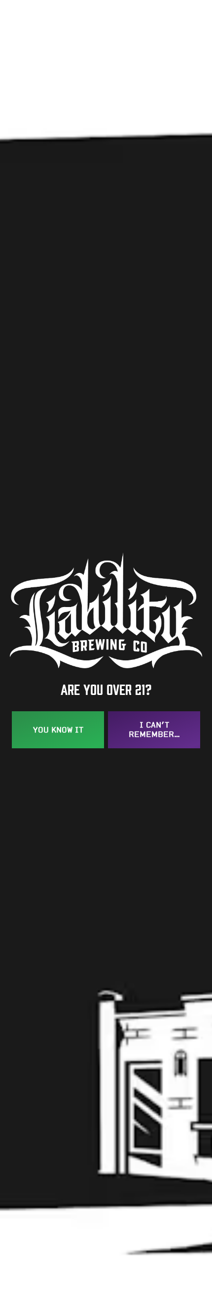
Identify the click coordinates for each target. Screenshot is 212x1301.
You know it (58, 729)
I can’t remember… (154, 729)
